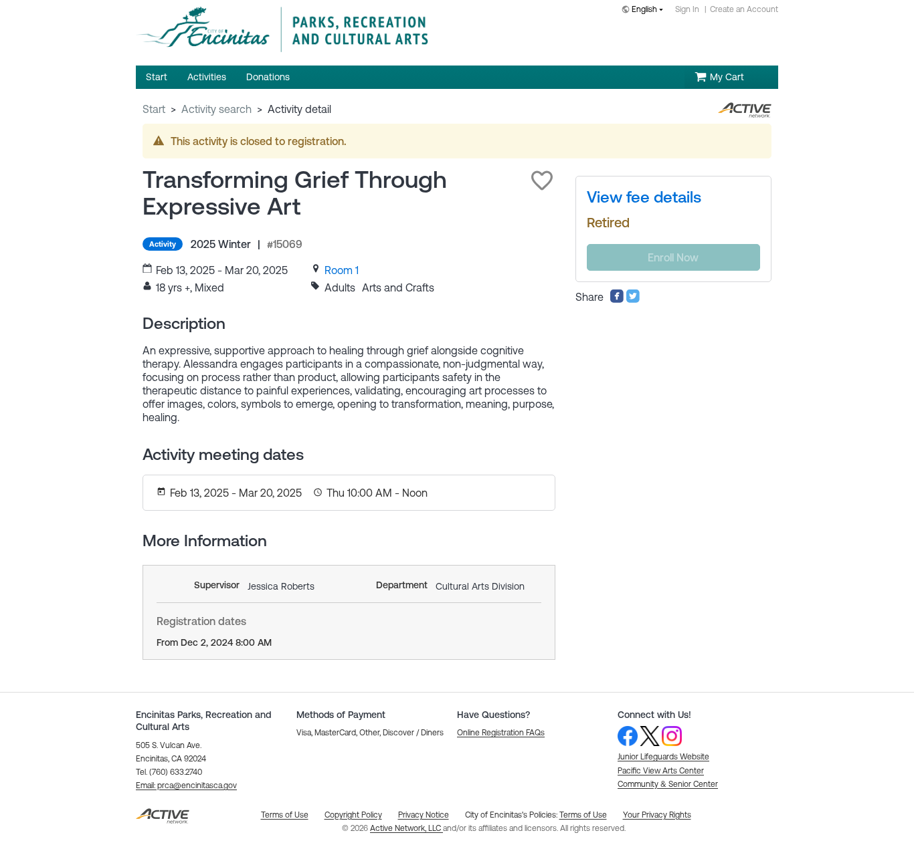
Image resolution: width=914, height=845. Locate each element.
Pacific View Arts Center (661, 770)
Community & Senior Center (668, 784)
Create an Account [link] (744, 9)
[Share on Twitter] (633, 299)
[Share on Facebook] (617, 299)
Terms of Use (583, 815)
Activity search (216, 109)
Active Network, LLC (406, 828)
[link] (342, 270)
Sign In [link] (687, 9)
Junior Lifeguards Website (663, 756)
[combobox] (645, 10)
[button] (542, 180)
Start (154, 109)
